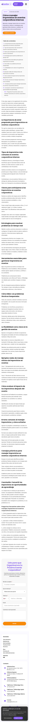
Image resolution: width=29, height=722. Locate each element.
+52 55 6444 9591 (11, 695)
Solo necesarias (8, 718)
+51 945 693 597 (11, 686)
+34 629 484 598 (11, 691)
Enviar (14, 623)
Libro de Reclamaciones (8, 653)
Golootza (5, 655)
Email (4, 602)
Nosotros (5, 646)
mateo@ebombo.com (12, 701)
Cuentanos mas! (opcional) (9, 609)
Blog (4, 649)
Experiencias (6, 641)
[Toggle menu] (26, 4)
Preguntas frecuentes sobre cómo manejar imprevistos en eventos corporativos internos (14, 93)
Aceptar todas (18, 718)
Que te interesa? (7, 588)
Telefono (5, 595)
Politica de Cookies (12, 714)
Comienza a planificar (9, 33)
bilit (4, 657)
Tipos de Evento (7, 639)
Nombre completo (7, 581)
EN (10, 4)
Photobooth (6, 651)
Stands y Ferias (6, 645)
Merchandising (6, 643)
